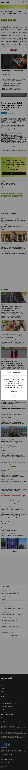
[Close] (24, 372)
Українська (14, 391)
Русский (14, 395)
